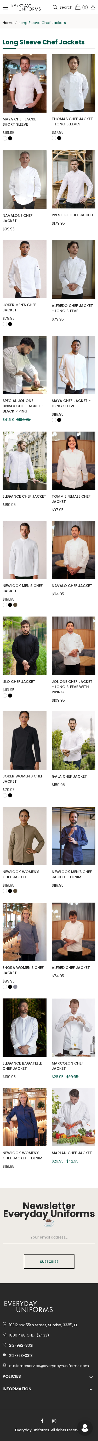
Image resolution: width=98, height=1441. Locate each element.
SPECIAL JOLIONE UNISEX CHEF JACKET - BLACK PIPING (23, 406)
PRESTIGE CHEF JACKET (73, 215)
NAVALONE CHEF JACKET (17, 218)
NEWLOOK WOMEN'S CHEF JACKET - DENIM (22, 1155)
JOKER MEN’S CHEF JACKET (19, 307)
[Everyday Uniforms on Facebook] (42, 1421)
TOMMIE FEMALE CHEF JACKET (71, 499)
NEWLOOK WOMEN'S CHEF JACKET (21, 874)
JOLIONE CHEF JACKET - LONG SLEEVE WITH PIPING (72, 687)
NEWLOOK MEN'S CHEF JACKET (23, 588)
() (85, 7)
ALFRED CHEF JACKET (71, 967)
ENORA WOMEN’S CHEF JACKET (23, 970)
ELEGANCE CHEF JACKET (24, 496)
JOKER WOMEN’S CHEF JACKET (23, 779)
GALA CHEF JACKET (69, 776)
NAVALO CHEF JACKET (72, 585)
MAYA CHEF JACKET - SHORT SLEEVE (22, 122)
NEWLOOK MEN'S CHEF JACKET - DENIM (72, 874)
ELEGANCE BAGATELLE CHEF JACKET (22, 1066)
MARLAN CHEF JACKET (72, 1152)
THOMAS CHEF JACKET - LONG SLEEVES (72, 121)
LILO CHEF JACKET (19, 681)
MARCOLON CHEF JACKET (67, 1066)
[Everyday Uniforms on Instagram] (54, 1421)
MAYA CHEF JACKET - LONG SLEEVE (71, 403)
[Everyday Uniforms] (26, 7)
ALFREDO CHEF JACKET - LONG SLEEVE (72, 308)
